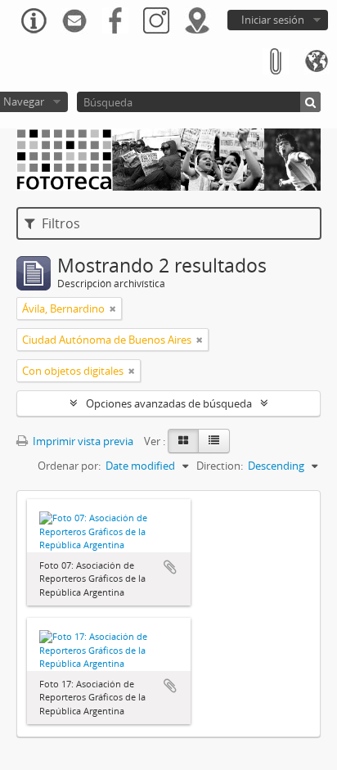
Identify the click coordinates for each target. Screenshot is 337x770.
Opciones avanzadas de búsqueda (169, 403)
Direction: (219, 465)
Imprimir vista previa (81, 441)
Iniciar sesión (272, 19)
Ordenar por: (69, 465)
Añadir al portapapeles (170, 567)
